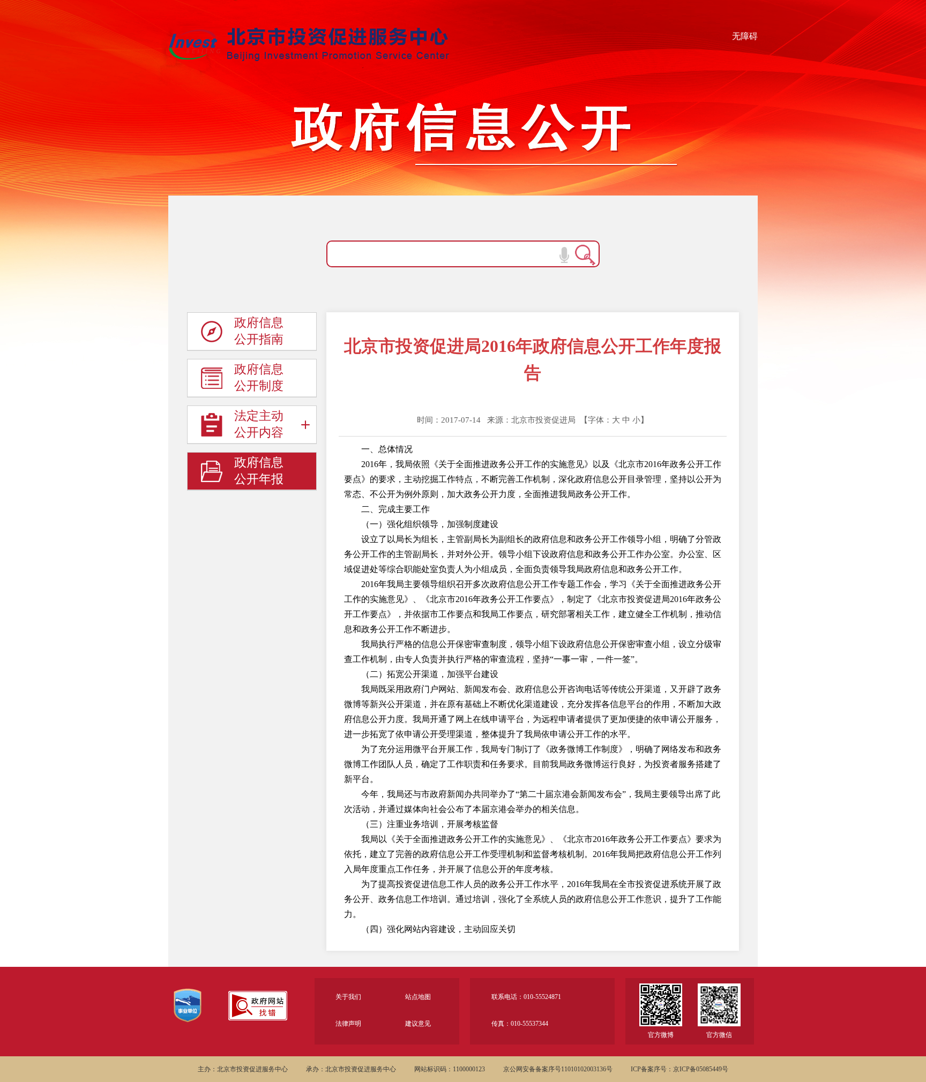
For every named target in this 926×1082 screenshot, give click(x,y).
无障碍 (745, 36)
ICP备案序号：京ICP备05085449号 (679, 1069)
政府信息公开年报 (258, 471)
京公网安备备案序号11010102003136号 (558, 1069)
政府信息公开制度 (258, 378)
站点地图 (418, 997)
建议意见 (418, 1023)
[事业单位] (187, 1012)
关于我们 (348, 997)
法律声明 (348, 1023)
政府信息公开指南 (258, 331)
